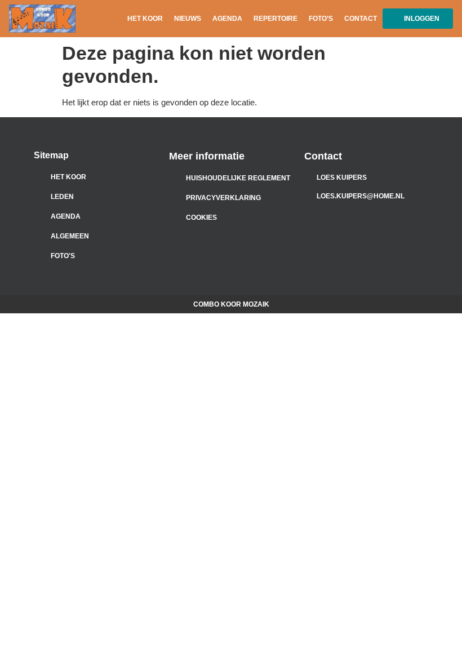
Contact (360, 19)
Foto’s (321, 19)
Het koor (145, 19)
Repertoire (275, 19)
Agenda (227, 19)
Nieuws (187, 19)
